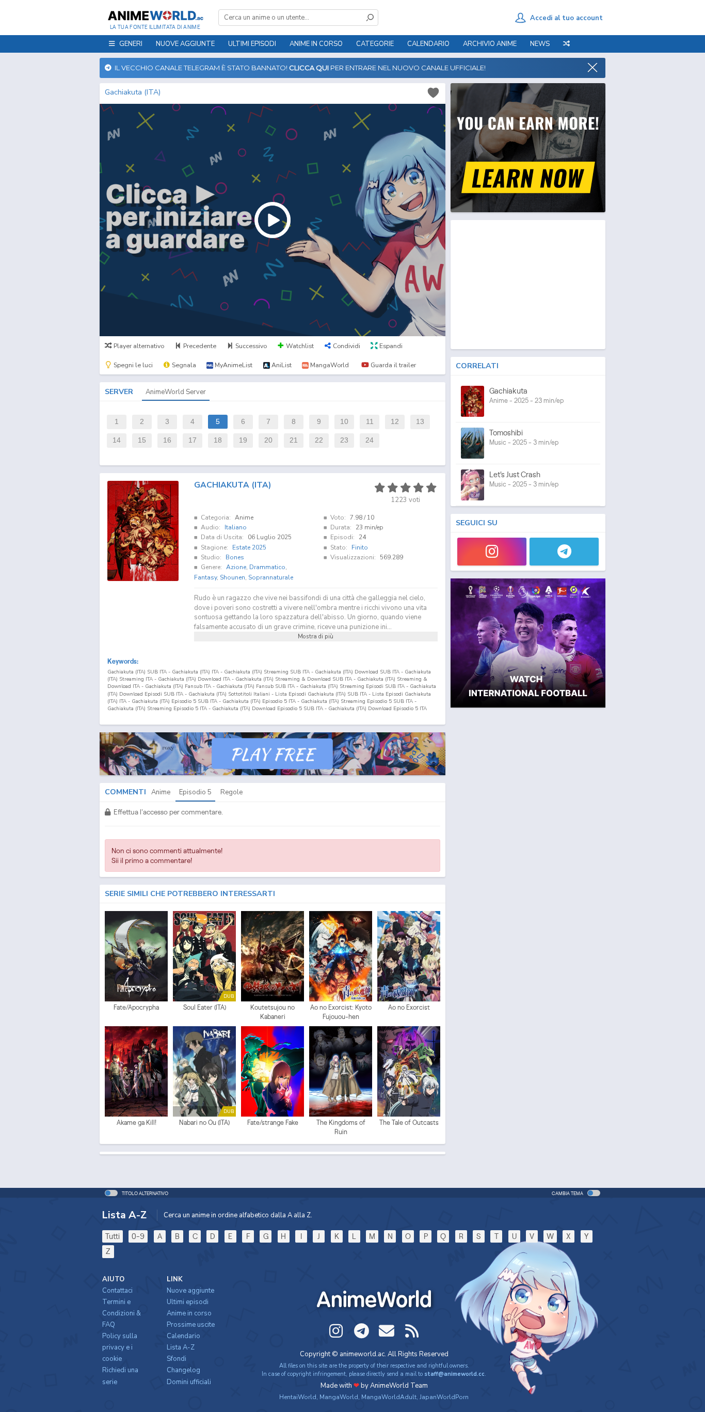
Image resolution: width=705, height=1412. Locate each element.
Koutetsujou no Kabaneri (272, 1012)
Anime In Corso (316, 44)
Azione (236, 567)
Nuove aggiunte (185, 44)
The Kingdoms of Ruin (340, 1127)
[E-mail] (386, 1331)
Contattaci (117, 1290)
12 (395, 422)
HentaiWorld (297, 1397)
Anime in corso (189, 1313)
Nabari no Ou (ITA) (204, 1122)
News (540, 44)
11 (370, 422)
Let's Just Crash (514, 474)
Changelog (183, 1370)
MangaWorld (338, 1397)
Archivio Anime (490, 44)
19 (243, 440)
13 (420, 422)
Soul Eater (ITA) (204, 1007)
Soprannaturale (270, 577)
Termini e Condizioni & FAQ (121, 1313)
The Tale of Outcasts (409, 1122)
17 (192, 440)
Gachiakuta (508, 390)
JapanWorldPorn (444, 1397)
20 (268, 440)
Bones (235, 557)
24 (369, 440)
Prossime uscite (191, 1324)
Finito (359, 547)
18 (218, 440)
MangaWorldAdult (388, 1397)
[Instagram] (491, 552)
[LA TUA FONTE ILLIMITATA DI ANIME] (155, 15)
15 (142, 440)
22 (319, 440)
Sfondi (176, 1358)
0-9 (138, 1236)
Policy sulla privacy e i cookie (119, 1347)
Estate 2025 (249, 547)
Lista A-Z (181, 1347)
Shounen (232, 577)
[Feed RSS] (412, 1331)
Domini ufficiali (189, 1382)
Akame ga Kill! (136, 1122)
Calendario (428, 44)
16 (167, 440)
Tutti (112, 1236)
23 (344, 440)
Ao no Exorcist (409, 1007)
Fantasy (205, 577)
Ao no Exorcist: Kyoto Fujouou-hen (341, 1012)
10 (344, 422)
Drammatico (267, 567)
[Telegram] (564, 552)
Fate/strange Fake (272, 1122)
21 (294, 440)
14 (117, 440)
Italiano (236, 527)
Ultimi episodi (252, 44)
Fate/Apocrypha (136, 1007)
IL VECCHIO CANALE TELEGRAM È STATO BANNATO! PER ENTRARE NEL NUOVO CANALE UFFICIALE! (298, 68)
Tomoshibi (506, 432)
